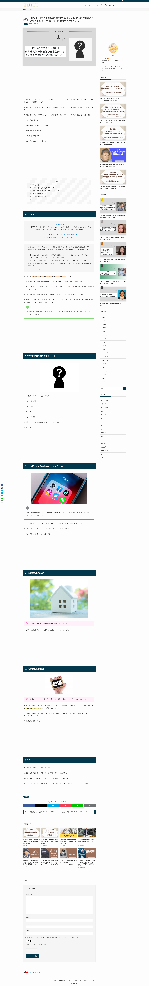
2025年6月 (105, 331)
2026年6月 (105, 317)
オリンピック (105, 422)
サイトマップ (83, 980)
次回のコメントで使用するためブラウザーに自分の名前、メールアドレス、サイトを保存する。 (53, 937)
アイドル (104, 404)
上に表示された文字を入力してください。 (37, 945)
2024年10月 (105, 360)
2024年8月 (105, 367)
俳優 (103, 436)
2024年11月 (105, 356)
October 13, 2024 (74, 237)
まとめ (34, 199)
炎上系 (104, 447)
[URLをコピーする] (90, 805)
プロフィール (92, 980)
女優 (103, 440)
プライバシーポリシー (64, 980)
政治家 (104, 443)
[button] (29, 805)
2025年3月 (105, 342)
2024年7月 (105, 371)
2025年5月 (105, 335)
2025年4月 (105, 338)
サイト (27, 930)
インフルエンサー (107, 418)
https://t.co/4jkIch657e (70, 234)
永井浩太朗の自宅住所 (39, 193)
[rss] (123, 1)
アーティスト (105, 400)
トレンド (104, 429)
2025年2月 (105, 346)
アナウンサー (105, 411)
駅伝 (103, 457)
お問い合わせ (75, 980)
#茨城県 (57, 224)
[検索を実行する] (124, 388)
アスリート (105, 407)
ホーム (55, 980)
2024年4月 (105, 381)
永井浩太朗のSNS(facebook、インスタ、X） (46, 190)
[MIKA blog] (30, 5)
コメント (29, 894)
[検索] (125, 1)
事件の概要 (35, 185)
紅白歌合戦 (105, 450)
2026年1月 (105, 320)
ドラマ (104, 425)
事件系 (26, 23)
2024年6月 (105, 374)
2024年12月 (105, 353)
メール (28, 924)
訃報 (103, 454)
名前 (27, 917)
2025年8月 (105, 324)
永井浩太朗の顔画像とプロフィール (43, 188)
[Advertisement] (59, 81)
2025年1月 (105, 349)
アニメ (104, 414)
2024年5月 (105, 378)
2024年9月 (105, 363)
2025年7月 (105, 328)
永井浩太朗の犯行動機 (39, 196)
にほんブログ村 (35, 972)
